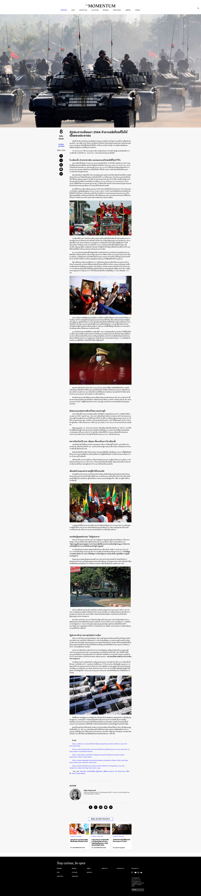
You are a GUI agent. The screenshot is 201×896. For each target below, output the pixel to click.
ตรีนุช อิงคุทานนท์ (90, 790)
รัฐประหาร (99, 771)
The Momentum (120, 771)
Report (64, 10)
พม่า (78, 771)
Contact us (120, 868)
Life (73, 10)
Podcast (89, 872)
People (106, 10)
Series (128, 10)
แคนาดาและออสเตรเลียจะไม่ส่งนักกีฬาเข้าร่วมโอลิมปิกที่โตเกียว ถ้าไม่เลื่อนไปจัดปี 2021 (100, 842)
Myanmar (83, 771)
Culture (95, 10)
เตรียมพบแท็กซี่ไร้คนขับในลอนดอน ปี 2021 (121, 840)
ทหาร (73, 773)
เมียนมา (106, 771)
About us (105, 868)
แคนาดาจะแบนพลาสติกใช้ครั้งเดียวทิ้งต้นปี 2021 (79, 840)
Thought (117, 10)
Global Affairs (61, 145)
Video (137, 10)
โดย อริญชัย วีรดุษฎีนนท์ (119, 848)
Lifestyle (83, 10)
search (198, 8)
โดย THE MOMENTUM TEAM (77, 848)
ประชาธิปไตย (91, 771)
